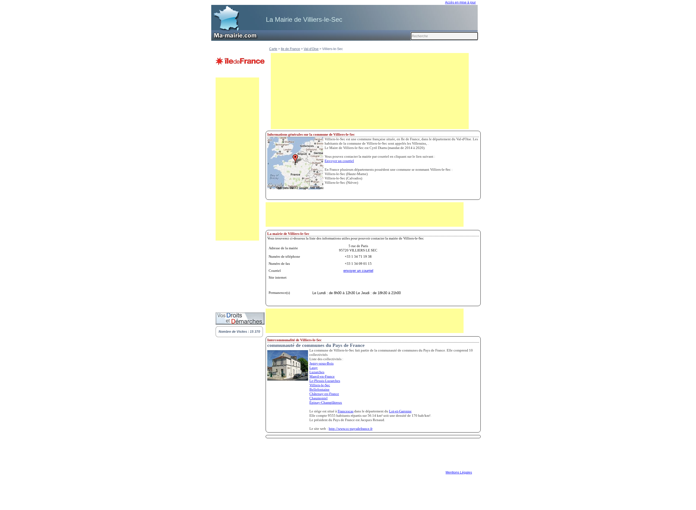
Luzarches (316, 372)
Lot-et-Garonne (400, 411)
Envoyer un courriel (339, 161)
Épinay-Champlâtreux (325, 402)
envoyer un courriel (358, 271)
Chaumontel (318, 398)
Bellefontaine (319, 389)
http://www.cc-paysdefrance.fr (350, 429)
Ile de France (290, 49)
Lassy (313, 368)
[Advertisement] (237, 159)
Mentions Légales (459, 472)
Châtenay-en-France (324, 394)
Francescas (345, 411)
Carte (273, 49)
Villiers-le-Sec (319, 385)
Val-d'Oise (311, 49)
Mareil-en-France (322, 376)
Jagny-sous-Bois (321, 363)
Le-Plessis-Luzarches (324, 381)
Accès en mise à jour (460, 2)
